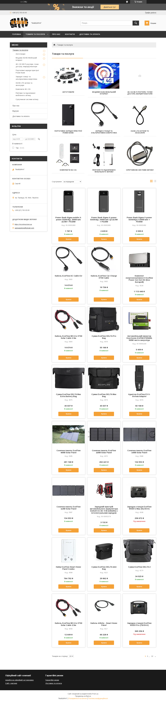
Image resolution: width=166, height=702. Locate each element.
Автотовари (68, 92)
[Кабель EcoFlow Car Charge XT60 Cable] (103, 259)
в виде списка (155, 181)
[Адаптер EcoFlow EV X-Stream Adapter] (139, 378)
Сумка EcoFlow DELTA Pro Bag (104, 337)
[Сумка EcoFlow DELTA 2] (139, 551)
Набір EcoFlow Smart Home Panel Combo (68, 568)
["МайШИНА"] (19, 28)
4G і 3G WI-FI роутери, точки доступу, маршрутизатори (139, 93)
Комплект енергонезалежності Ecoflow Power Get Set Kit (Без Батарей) (139, 279)
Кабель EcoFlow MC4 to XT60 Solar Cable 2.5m (68, 624)
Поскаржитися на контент (77, 698)
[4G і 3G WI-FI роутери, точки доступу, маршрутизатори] (140, 76)
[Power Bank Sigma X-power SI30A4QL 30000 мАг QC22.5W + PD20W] (103, 201)
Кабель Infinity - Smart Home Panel (104, 624)
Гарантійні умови (52, 680)
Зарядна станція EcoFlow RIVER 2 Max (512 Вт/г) (139, 508)
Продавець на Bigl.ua (83, 696)
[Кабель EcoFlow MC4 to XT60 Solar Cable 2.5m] (68, 607)
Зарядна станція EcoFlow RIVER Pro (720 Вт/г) (139, 624)
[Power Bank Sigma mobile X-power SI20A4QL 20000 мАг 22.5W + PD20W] (68, 201)
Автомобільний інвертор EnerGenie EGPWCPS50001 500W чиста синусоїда (139, 338)
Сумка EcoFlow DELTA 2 (139, 567)
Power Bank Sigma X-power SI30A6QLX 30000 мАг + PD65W (139, 220)
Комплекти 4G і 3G (68, 170)
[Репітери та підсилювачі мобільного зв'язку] (104, 154)
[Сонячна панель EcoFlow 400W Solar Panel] (68, 434)
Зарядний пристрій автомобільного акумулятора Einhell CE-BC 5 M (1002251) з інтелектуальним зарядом (104, 510)
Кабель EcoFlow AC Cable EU (68, 276)
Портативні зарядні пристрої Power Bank (68, 132)
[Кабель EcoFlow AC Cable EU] (68, 259)
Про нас (56, 34)
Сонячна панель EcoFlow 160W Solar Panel (139, 451)
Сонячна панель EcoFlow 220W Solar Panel (104, 451)
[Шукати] (136, 23)
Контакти (70, 34)
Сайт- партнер (11, 683)
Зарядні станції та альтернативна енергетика (104, 132)
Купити (68, 239)
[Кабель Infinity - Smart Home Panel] (103, 607)
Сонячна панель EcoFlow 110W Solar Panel (69, 508)
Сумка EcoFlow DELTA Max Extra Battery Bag (68, 395)
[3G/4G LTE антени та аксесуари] (140, 115)
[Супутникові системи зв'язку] (140, 154)
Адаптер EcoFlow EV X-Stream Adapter (139, 395)
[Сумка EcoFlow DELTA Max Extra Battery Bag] (68, 378)
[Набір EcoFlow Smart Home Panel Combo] (68, 551)
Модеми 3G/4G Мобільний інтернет (104, 93)
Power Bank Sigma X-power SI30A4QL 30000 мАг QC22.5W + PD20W (104, 220)
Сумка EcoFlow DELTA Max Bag (103, 395)
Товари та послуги (35, 34)
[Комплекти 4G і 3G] (68, 154)
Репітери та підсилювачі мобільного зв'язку (104, 171)
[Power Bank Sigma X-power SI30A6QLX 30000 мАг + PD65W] (139, 201)
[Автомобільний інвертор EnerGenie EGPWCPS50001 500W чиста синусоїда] (139, 320)
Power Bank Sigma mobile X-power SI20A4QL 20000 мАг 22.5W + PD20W (68, 220)
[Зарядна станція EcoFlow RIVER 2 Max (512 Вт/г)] (139, 490)
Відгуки (15, 111)
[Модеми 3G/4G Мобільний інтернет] (104, 76)
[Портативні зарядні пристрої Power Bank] (68, 115)
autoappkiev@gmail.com (24, 228)
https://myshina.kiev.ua (23, 224)
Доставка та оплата (89, 34)
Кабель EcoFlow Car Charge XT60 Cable (104, 277)
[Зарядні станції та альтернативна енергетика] (104, 115)
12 (152, 656)
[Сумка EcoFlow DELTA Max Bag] (103, 378)
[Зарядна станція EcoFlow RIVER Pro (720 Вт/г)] (139, 607)
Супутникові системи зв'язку (140, 170)
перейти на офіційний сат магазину (19, 680)
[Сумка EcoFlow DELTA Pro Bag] (103, 320)
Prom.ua (95, 694)
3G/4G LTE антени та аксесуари (140, 132)
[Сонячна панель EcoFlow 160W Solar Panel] (139, 434)
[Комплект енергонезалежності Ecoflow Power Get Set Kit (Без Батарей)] (139, 259)
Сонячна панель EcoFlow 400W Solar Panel (69, 451)
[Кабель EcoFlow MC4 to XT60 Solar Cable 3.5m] (68, 320)
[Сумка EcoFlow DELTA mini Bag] (103, 551)
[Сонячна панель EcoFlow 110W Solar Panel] (68, 490)
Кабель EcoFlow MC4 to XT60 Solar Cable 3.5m (68, 337)
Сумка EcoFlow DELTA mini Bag (103, 568)
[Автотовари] (68, 76)
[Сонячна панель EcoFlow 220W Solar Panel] (103, 434)
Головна (16, 34)
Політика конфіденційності (98, 698)
